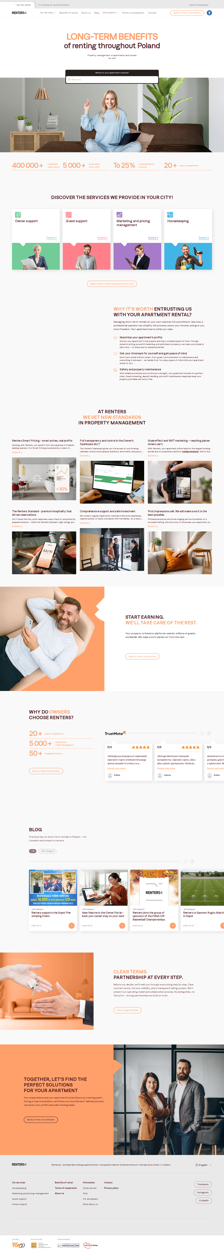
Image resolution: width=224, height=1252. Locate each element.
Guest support (19, 1199)
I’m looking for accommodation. (54, 5)
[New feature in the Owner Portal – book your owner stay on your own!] (104, 888)
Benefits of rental (68, 13)
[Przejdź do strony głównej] (19, 12)
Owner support (19, 1204)
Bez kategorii (48, 851)
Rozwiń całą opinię (116, 768)
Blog (96, 13)
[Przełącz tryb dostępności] (209, 12)
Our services (46, 13)
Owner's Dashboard (198, 5)
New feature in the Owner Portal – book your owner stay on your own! (103, 915)
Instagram (203, 1192)
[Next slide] (209, 733)
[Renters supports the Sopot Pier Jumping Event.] (53, 888)
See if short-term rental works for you (112, 284)
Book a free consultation (187, 13)
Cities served (89, 1188)
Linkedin (204, 1200)
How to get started (127, 1010)
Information (109, 13)
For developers (90, 1199)
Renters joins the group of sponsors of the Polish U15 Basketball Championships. (149, 916)
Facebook (203, 1184)
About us (86, 13)
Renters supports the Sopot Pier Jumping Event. (51, 915)
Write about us (90, 1204)
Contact (152, 13)
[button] (44, 440)
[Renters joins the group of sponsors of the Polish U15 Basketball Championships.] (154, 888)
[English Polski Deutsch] (203, 1165)
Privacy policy (111, 1188)
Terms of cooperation (133, 13)
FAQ (85, 1193)
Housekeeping (19, 1188)
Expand (51, 238)
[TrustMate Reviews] (115, 733)
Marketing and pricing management (30, 1193)
